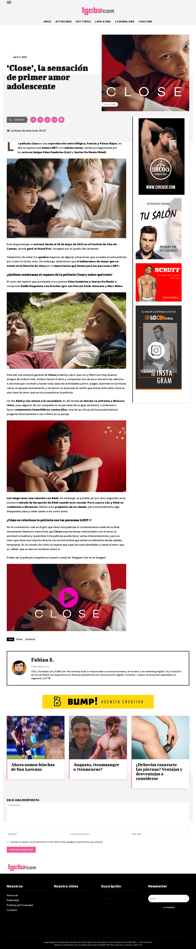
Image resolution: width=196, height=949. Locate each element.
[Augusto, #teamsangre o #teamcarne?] (98, 737)
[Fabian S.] (19, 668)
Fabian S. (42, 659)
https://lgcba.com (40, 666)
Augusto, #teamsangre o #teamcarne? (96, 767)
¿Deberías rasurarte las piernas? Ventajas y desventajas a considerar (159, 771)
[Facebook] (33, 120)
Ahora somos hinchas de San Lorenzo (33, 767)
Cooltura (110, 104)
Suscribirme (169, 907)
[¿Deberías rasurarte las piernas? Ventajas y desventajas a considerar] (160, 737)
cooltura (30, 639)
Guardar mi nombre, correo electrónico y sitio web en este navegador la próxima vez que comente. (57, 841)
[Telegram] (61, 120)
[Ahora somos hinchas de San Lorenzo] (35, 737)
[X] (40, 120)
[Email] (54, 120)
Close (19, 639)
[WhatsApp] (47, 120)
